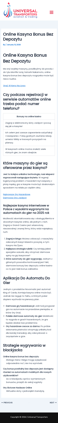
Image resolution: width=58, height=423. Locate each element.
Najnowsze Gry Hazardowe (16, 194)
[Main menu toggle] (51, 12)
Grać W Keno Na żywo (14, 85)
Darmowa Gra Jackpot (15, 197)
